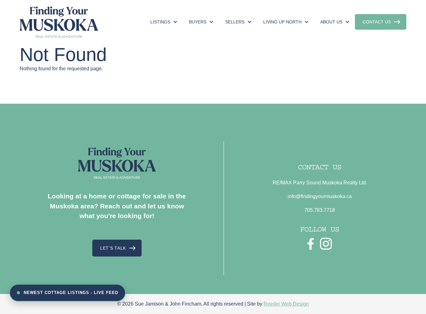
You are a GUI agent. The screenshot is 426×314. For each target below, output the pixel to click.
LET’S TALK (113, 248)
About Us (331, 21)
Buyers (197, 21)
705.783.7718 (319, 210)
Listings (160, 21)
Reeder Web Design (286, 304)
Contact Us (377, 21)
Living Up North (282, 21)
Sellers (234, 21)
